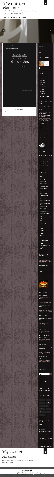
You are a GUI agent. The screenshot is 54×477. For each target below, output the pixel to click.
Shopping (42, 235)
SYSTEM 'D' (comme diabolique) (43, 241)
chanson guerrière (44, 193)
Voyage (41, 247)
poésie (48, 399)
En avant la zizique (42, 427)
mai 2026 (42, 78)
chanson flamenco (44, 191)
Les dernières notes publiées (27, 472)
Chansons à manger (44, 209)
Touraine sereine (48, 136)
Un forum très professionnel (45, 443)
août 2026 (42, 77)
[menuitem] (6, 17)
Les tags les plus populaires (36, 472)
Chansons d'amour (44, 211)
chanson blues (43, 184)
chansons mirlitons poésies (45, 215)
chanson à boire (43, 178)
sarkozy (42, 414)
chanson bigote (43, 181)
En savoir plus (9, 475)
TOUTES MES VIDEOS (44, 297)
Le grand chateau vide (9, 45)
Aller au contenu (5, 1)
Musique (42, 230)
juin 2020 (41, 84)
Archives (14, 17)
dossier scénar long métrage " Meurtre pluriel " (44, 361)
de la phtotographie (43, 444)
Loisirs (41, 228)
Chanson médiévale (44, 195)
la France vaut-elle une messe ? (27, 112)
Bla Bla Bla (48, 139)
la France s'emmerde (15, 112)
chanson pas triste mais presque (44, 201)
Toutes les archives (44, 96)
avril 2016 (42, 89)
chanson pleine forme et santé (44, 204)
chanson (42, 399)
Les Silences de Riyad (43, 115)
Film (41, 218)
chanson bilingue (43, 183)
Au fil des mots (42, 426)
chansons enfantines (22, 111)
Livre (41, 226)
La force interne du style (44, 132)
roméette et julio (43, 405)
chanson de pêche (43, 188)
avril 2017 (42, 88)
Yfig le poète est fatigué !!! (44, 260)
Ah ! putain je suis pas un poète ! (12, 48)
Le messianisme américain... (44, 126)
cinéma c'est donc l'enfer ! (45, 216)
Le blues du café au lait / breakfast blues (44, 324)
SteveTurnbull (42, 429)
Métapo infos (41, 128)
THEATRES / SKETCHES (45, 245)
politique (42, 231)
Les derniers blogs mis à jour (17, 472)
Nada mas (41, 136)
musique (42, 402)
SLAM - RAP (42, 237)
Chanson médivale (44, 197)
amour (48, 408)
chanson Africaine (43, 179)
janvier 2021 (42, 82)
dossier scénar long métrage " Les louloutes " (44, 353)
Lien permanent (20, 109)
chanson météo (13, 111)
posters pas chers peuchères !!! (45, 446)
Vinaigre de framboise (43, 129)
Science (41, 233)
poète (49, 411)
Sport (41, 238)
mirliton (48, 402)
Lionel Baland (48, 125)
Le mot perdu (42, 345)
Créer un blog (24, 470)
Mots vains (19, 61)
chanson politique (43, 206)
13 (47, 161)
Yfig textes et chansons (14, 5)
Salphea (40, 424)
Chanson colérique (44, 186)
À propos (22, 17)
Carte (41, 271)
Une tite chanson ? (43, 317)
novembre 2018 (43, 86)
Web (41, 248)
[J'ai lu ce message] (52, 474)
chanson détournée (44, 190)
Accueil (6, 17)
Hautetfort (30, 470)
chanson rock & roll (44, 208)
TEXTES (41, 243)
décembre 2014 (43, 91)
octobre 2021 (42, 80)
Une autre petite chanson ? (45, 310)
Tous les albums (45, 68)
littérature (42, 411)
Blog (41, 176)
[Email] (45, 2)
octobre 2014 (42, 93)
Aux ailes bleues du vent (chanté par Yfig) (44, 340)
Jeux (41, 220)
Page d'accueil (18, 45)
